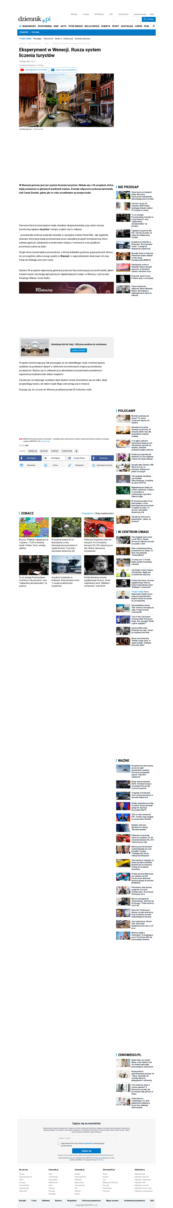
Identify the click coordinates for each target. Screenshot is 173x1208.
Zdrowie (52, 1188)
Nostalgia (37, 39)
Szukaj (150, 19)
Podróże (23, 32)
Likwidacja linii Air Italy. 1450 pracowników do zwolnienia (78, 344)
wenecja (32, 451)
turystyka (67, 451)
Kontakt (22, 1201)
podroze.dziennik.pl (34, 43)
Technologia (53, 1177)
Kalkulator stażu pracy (143, 1180)
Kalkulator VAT (140, 1182)
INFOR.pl (74, 14)
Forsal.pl (22, 1182)
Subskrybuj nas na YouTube (36, 70)
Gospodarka (53, 1180)
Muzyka (78, 1191)
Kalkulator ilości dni (142, 1177)
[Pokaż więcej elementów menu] (154, 26)
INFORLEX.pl (99, 14)
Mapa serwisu (112, 1201)
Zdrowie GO (48, 39)
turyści (54, 451)
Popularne (87, 513)
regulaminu (88, 1143)
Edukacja (78, 1180)
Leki (104, 1180)
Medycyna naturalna (110, 1182)
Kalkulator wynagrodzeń (144, 1191)
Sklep (152, 14)
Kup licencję (45, 441)
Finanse (106, 1177)
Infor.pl (21, 1174)
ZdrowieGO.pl (123, 14)
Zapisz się (86, 1151)
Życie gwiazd (79, 1185)
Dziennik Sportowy (82, 39)
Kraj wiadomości (104, 513)
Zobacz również (78, 350)
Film (76, 1188)
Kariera (58, 1201)
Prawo (105, 1174)
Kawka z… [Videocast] (64, 39)
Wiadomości (53, 1182)
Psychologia (107, 1188)
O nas (33, 1201)
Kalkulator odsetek (142, 1185)
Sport (51, 1185)
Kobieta (77, 1174)
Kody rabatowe (80, 1177)
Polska (35, 32)
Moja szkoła (79, 1182)
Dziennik (22, 43)
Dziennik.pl (53, 1170)
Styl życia (106, 1191)
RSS (152, 1201)
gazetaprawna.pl (140, 14)
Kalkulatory (140, 1170)
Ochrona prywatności (91, 1201)
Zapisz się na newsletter (66, 70)
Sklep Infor (23, 1191)
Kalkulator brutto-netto (143, 1188)
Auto (50, 1174)
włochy (44, 451)
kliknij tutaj (100, 1160)
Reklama (46, 1201)
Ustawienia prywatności (134, 1201)
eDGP (21, 1180)
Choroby (106, 1185)
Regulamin (71, 1201)
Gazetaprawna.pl (25, 1177)
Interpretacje (24, 1188)
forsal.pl (86, 14)
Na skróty (23, 1170)
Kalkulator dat (140, 1174)
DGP (111, 14)
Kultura (77, 1194)
